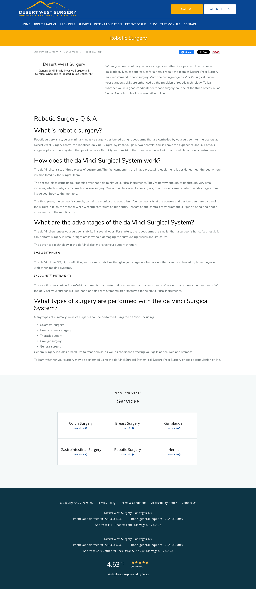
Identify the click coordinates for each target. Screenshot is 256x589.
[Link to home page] (41, 9)
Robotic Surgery (93, 52)
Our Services (70, 52)
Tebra (145, 574)
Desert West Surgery (46, 52)
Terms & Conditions (133, 503)
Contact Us (189, 503)
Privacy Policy (106, 503)
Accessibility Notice (164, 503)
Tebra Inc (86, 503)
